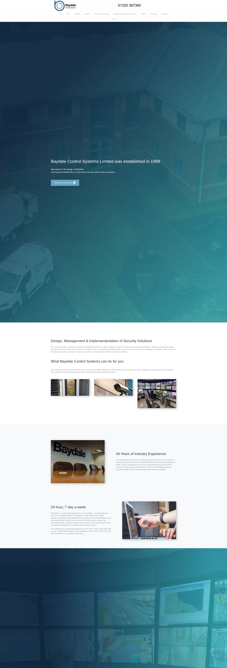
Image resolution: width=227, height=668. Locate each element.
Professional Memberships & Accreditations (125, 14)
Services (87, 14)
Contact (113, 19)
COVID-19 (143, 14)
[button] (65, 183)
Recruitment (164, 14)
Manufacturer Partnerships (102, 14)
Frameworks (77, 14)
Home (60, 14)
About (68, 14)
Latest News (154, 14)
